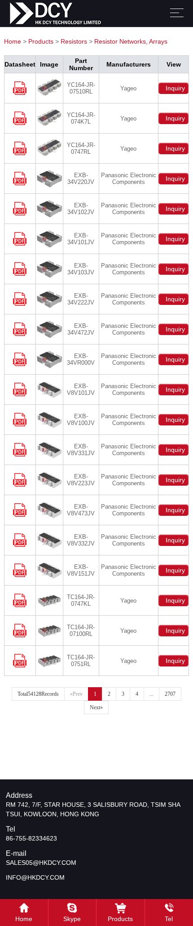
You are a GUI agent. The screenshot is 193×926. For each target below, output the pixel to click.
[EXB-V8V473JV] (19, 514)
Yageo (128, 88)
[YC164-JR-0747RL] (19, 153)
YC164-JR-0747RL (81, 148)
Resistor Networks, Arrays (130, 41)
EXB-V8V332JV (81, 540)
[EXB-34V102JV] (19, 213)
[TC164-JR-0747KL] (19, 605)
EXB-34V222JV (80, 299)
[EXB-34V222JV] (19, 303)
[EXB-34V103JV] (19, 273)
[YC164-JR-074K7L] (19, 123)
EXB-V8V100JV (81, 419)
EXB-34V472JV (80, 329)
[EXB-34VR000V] (19, 364)
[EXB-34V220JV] (19, 183)
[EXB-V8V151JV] (19, 575)
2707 (170, 694)
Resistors (74, 41)
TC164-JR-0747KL (81, 600)
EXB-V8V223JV (81, 480)
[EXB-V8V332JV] (19, 544)
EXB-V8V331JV (81, 449)
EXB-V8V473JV (81, 510)
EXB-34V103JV (80, 269)
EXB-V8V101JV (81, 389)
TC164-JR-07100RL (81, 630)
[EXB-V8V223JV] (19, 484)
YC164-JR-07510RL (81, 88)
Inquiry (173, 88)
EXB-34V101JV (80, 239)
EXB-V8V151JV (81, 570)
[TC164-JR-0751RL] (19, 665)
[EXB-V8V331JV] (19, 454)
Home (12, 41)
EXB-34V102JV (80, 208)
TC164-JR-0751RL (81, 660)
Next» (96, 707)
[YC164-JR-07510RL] (19, 92)
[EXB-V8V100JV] (19, 424)
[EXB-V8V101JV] (19, 394)
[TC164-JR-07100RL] (19, 635)
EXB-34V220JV (80, 178)
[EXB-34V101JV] (19, 243)
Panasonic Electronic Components (128, 178)
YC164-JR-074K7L (81, 118)
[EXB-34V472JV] (19, 334)
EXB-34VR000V (81, 359)
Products (40, 41)
